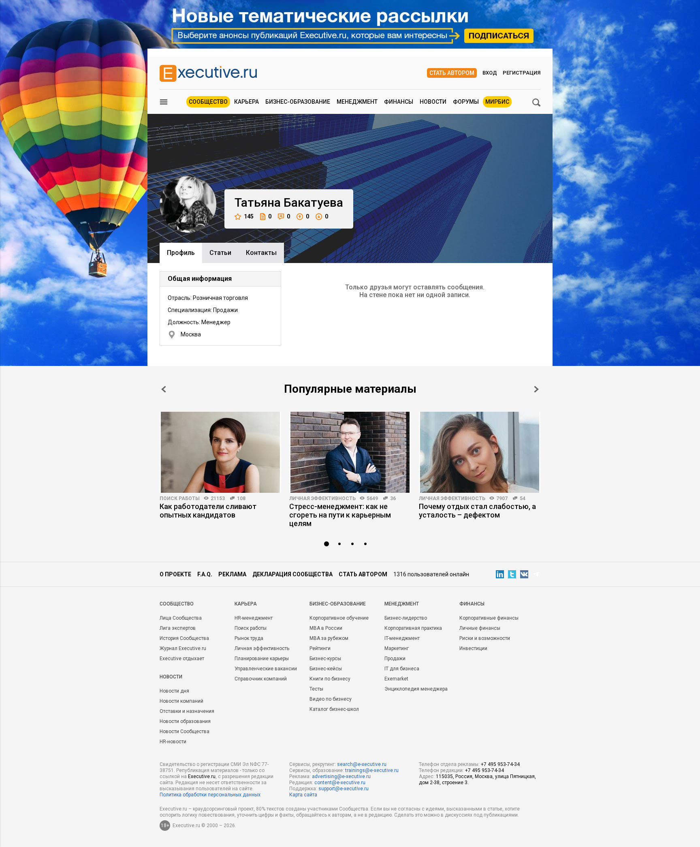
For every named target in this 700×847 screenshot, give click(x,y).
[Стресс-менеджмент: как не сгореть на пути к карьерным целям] (350, 452)
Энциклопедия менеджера (416, 689)
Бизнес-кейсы (325, 669)
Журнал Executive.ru (183, 648)
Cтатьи (220, 253)
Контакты (261, 253)
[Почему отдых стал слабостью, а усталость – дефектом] (479, 452)
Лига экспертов (178, 628)
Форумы (466, 101)
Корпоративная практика (413, 628)
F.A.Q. (204, 574)
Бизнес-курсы (325, 658)
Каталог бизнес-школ (334, 709)
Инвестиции (473, 648)
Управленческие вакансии (266, 669)
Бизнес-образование (297, 101)
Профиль (181, 253)
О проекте (175, 574)
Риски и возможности (484, 638)
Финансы (398, 101)
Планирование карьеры (262, 658)
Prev (164, 389)
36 (393, 498)
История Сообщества (184, 638)
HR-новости (173, 741)
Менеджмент (357, 101)
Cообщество (177, 604)
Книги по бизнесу (329, 679)
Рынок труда (249, 638)
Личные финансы (479, 628)
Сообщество (208, 101)
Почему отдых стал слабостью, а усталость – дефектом (477, 510)
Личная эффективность (322, 498)
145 (249, 216)
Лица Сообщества (181, 618)
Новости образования (185, 721)
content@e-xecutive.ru (339, 782)
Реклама (232, 574)
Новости (433, 101)
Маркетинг (396, 648)
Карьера (246, 101)
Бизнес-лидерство (405, 618)
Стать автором (451, 73)
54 (522, 498)
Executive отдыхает (182, 658)
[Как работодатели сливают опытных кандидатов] (220, 452)
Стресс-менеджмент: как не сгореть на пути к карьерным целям (340, 515)
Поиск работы (180, 498)
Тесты (316, 689)
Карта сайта (303, 795)
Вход (489, 73)
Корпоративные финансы (489, 618)
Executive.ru (202, 776)
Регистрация (521, 73)
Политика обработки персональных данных (210, 795)
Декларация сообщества (292, 574)
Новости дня (174, 691)
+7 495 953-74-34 (500, 764)
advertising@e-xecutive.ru (341, 776)
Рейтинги (320, 648)
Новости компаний (181, 701)
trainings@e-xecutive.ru (372, 770)
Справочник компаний (261, 679)
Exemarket (396, 679)
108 (241, 498)
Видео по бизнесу (330, 699)
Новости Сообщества (184, 731)
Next (536, 389)
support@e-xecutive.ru (343, 788)
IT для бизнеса (401, 669)
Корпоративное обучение (339, 618)
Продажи (394, 658)
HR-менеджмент (254, 618)
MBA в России (325, 628)
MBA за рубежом (328, 638)
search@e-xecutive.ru (361, 764)
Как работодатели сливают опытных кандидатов (208, 510)
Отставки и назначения (187, 711)
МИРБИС (497, 101)
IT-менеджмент (402, 638)
